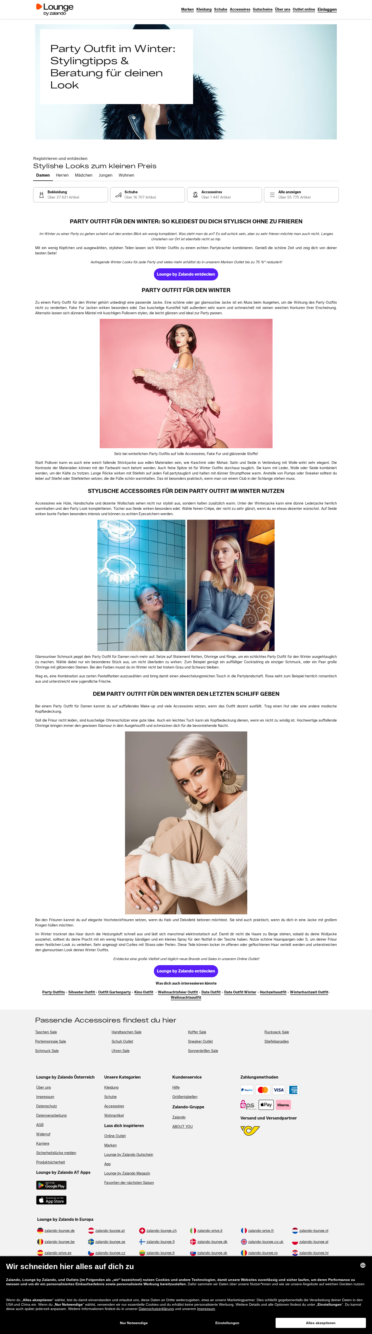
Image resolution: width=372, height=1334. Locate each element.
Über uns (43, 1087)
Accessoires (114, 1106)
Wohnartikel (114, 1115)
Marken (110, 1145)
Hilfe (176, 1087)
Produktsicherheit (50, 1162)
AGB (40, 1125)
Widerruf (43, 1134)
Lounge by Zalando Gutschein (128, 1155)
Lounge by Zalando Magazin (127, 1173)
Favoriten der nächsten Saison (129, 1183)
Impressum (45, 1097)
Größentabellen (184, 1097)
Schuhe (110, 1097)
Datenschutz (46, 1106)
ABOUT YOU (182, 1127)
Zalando (178, 1117)
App (107, 1164)
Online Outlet (115, 1136)
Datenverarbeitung (51, 1115)
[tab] (43, 175)
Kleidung (111, 1087)
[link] (327, 9)
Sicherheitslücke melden (56, 1153)
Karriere (42, 1143)
